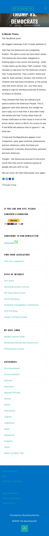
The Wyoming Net (23, 8)
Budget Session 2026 (14, 336)
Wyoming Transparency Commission (21, 305)
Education (9, 386)
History (7, 398)
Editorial (18, 25)
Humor (7, 404)
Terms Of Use (8, 503)
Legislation (9, 423)
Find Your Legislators (14, 261)
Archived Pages (9, 471)
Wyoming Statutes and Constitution (21, 342)
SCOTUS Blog (10, 311)
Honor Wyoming (11, 299)
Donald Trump (10, 185)
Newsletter (9, 435)
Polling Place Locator (14, 349)
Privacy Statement (11, 498)
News (7, 429)
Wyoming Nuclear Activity (16, 287)
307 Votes (9, 281)
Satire (7, 447)
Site (4, 476)
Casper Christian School (15, 317)
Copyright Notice (10, 493)
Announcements (12, 374)
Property (8, 441)
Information (9, 411)
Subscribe (9, 243)
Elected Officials (12, 392)
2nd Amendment (12, 368)
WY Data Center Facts (14, 293)
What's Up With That (14, 453)
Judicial (8, 417)
